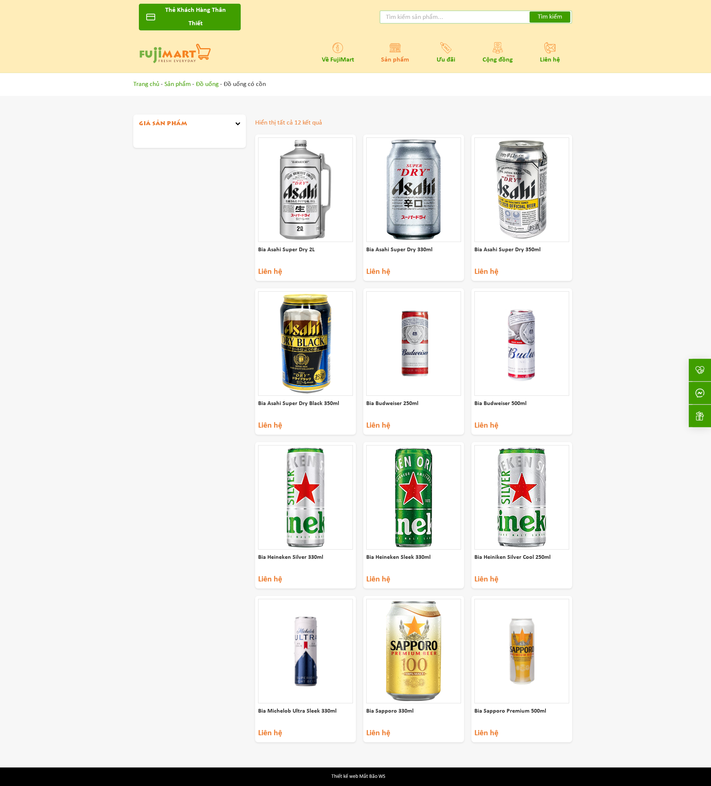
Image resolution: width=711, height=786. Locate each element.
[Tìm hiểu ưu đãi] (700, 416)
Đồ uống (207, 84)
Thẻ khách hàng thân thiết (195, 17)
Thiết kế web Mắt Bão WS (358, 776)
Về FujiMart (338, 59)
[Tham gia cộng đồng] (700, 370)
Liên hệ (550, 59)
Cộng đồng (498, 59)
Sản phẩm (395, 59)
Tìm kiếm (550, 16)
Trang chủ (146, 84)
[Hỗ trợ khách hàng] (700, 393)
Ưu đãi (446, 59)
